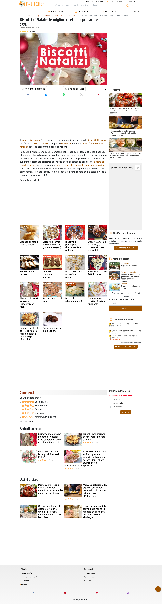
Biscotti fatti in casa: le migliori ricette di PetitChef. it (49, 454)
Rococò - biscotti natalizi (52, 299)
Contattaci (88, 569)
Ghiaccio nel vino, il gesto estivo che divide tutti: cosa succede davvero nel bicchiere (49, 512)
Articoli (82, 11)
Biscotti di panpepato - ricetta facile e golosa (73, 246)
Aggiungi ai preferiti (34, 88)
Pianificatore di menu (124, 248)
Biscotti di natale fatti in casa (97, 273)
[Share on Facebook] (28, 94)
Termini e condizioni (92, 577)
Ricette (55, 11)
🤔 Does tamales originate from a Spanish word (123, 337)
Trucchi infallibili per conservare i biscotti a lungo (94, 437)
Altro (137, 11)
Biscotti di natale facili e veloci (29, 243)
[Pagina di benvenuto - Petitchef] (21, 15)
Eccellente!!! (41, 401)
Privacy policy (90, 573)
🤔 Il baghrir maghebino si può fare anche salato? (124, 325)
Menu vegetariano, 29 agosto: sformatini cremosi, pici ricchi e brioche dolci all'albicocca (95, 490)
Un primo (117, 399)
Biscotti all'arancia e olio (74, 299)
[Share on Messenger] (46, 94)
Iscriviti (125, 308)
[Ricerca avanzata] (132, 6)
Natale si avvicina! (31, 140)
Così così (39, 413)
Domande (110, 11)
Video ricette (26, 573)
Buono (38, 409)
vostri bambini (41, 143)
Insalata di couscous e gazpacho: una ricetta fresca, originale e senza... (130, 278)
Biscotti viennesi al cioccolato (52, 329)
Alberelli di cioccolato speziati (48, 274)
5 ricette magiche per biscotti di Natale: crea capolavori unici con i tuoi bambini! (50, 438)
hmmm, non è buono (45, 416)
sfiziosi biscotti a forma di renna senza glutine (81, 165)
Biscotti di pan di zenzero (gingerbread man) (29, 302)
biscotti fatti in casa (97, 140)
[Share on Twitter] (81, 94)
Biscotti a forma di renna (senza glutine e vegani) (52, 244)
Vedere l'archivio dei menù (125, 293)
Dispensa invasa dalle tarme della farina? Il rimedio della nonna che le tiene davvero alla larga (95, 512)
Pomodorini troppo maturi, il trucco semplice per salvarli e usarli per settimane (50, 489)
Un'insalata (117, 407)
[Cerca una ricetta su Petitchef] (127, 5)
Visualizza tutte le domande (131, 343)
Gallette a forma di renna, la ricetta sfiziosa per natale (97, 246)
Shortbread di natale (27, 273)
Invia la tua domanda (127, 346)
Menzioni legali (90, 581)
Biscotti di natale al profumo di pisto (74, 274)
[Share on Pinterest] (99, 94)
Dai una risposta (114, 328)
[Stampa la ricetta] (105, 88)
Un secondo (118, 403)
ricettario (66, 143)
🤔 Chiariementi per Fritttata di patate (125, 331)
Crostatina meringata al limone (130, 287)
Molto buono (41, 405)
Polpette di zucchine (129, 266)
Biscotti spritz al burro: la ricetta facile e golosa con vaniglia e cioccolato (29, 334)
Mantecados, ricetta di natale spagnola (96, 301)
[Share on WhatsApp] (64, 94)
